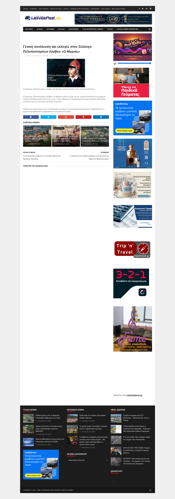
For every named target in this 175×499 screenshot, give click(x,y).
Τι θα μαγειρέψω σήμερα (92, 29)
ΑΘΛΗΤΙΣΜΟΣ (73, 29)
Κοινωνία (61, 56)
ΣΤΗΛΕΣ (110, 29)
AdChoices (114, 481)
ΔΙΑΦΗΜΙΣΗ (33, 9)
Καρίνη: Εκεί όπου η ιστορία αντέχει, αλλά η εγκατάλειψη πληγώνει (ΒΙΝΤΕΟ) (49, 428)
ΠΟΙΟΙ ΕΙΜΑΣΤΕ (44, 9)
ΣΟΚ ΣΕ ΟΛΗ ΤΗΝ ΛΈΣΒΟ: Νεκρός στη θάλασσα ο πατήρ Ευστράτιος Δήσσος (136, 450)
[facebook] (139, 8)
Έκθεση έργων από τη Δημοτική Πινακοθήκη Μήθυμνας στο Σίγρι (94, 140)
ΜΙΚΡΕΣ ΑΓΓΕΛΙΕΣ (56, 9)
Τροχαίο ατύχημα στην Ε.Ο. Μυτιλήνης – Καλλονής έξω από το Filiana (136, 417)
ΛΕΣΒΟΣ (40, 29)
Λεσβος (67, 56)
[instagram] (150, 8)
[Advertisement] (132, 374)
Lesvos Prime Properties (127, 29)
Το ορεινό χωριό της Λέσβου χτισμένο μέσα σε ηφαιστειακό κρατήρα (36, 138)
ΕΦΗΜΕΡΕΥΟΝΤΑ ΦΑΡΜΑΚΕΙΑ (79, 9)
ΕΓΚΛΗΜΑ (50, 29)
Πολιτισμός (74, 56)
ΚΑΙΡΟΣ (66, 9)
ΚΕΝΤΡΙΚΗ (29, 29)
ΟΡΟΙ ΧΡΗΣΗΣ (105, 9)
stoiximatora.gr (134, 395)
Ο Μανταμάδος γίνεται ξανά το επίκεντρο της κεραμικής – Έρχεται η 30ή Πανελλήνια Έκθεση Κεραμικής (136, 428)
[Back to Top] (150, 490)
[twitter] (142, 8)
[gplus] (146, 8)
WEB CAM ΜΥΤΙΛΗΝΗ (118, 9)
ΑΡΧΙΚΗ (25, 9)
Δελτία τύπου (53, 56)
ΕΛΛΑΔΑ (61, 29)
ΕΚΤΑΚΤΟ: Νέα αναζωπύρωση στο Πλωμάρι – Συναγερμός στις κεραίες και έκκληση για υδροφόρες (136, 461)
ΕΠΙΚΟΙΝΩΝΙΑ (95, 9)
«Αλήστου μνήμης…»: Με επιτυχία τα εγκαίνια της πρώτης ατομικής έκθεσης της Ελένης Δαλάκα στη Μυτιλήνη (66, 137)
